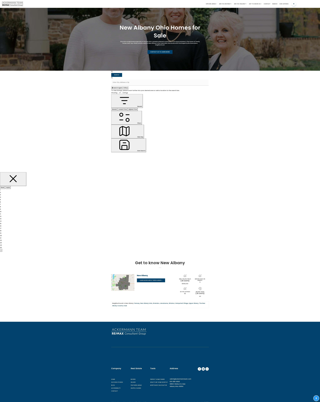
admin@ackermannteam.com (180, 379)
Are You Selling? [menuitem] (240, 4)
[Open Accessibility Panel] (316, 398)
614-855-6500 (175, 382)
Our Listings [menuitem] (283, 4)
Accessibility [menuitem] (116, 388)
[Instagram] (207, 369)
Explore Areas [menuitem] (211, 4)
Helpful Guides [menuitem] (136, 388)
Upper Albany (193, 303)
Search (116, 75)
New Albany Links (146, 303)
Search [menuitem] (274, 4)
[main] (160, 165)
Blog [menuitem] (113, 385)
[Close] (13, 179)
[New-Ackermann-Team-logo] (12, 4)
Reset (2, 187)
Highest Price (132, 109)
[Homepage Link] (128, 332)
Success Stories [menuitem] (117, 382)
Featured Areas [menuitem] (136, 385)
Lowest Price (123, 109)
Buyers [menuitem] (133, 379)
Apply (8, 187)
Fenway (137, 303)
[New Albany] (122, 282)
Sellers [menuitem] (133, 382)
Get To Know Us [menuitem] (255, 4)
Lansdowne (164, 303)
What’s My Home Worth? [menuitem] (159, 382)
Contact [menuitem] (267, 4)
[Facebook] (199, 369)
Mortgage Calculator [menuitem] (158, 385)
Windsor (172, 303)
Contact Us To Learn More (160, 52)
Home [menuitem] (113, 379)
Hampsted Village (181, 303)
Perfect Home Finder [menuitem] (157, 379)
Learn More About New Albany (151, 280)
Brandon (156, 303)
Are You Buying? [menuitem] (225, 4)
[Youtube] (203, 369)
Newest (114, 109)
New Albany (142, 275)
